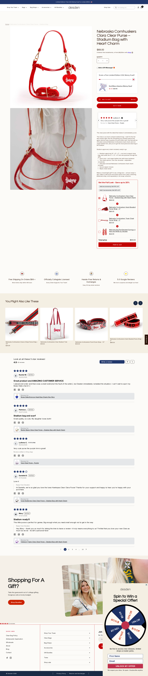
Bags (23, 7)
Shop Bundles (16, 602)
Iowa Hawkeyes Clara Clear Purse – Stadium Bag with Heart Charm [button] (44, 501)
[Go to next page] (86, 549)
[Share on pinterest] (23, 390)
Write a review (106, 362)
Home (7, 24)
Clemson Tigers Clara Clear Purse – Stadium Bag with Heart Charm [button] (44, 542)
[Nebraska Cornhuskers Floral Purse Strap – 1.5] (91, 324)
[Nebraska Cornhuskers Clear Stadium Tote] (56, 324)
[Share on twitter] (19, 390)
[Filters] (127, 362)
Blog (7, 649)
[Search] (116, 7)
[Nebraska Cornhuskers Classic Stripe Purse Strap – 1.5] (21, 324)
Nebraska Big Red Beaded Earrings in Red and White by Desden (122, 230)
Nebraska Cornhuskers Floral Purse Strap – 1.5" (90, 342)
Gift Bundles (58, 7)
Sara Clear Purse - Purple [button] (30, 463)
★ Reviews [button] (146, 339)
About (8, 646)
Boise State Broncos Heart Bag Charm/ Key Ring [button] (37, 397)
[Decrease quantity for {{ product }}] (98, 61)
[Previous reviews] (98, 120)
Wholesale (9, 642)
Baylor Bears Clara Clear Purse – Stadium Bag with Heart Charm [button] (43, 430)
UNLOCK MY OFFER (125, 666)
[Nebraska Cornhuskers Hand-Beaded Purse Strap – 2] (126, 322)
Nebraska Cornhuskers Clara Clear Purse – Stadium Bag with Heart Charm (122, 197)
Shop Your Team (12, 7)
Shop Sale (107, 7)
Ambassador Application (14, 639)
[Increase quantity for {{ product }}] (107, 61)
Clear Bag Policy (12, 635)
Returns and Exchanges (77, 673)
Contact (8, 652)
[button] (117, 120)
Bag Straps (33, 7)
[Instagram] (11, 658)
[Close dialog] (146, 584)
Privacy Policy (61, 673)
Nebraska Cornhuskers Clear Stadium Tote (54, 342)
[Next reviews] (136, 120)
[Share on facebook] (15, 389)
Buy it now (117, 105)
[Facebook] (7, 658)
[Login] (138, 7)
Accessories (46, 7)
